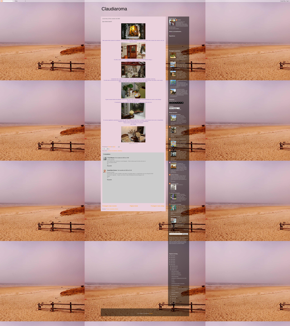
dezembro (174, 266)
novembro (174, 268)
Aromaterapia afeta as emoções (177, 283)
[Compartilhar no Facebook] (107, 149)
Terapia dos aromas (175, 285)
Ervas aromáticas (175, 292)
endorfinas (120, 150)
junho (173, 301)
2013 (172, 259)
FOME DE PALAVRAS (181, 194)
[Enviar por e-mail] (103, 149)
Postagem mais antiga (157, 206)
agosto (173, 298)
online (170, 33)
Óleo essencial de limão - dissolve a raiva (181, 54)
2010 (172, 264)
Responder (109, 165)
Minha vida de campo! (175, 150)
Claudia (109, 146)
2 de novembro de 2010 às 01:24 (124, 170)
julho (173, 300)
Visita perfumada (174, 276)
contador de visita (172, 101)
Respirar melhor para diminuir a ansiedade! (180, 63)
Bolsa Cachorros (180, 184)
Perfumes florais (174, 287)
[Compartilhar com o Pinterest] (109, 149)
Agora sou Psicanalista (181, 205)
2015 (172, 255)
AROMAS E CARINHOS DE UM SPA (178, 278)
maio (173, 303)
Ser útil (172, 280)
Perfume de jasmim (180, 89)
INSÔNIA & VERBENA (175, 273)
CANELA (173, 281)
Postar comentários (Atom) (112, 209)
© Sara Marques (111, 157)
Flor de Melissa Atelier (175, 216)
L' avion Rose (174, 162)
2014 (172, 257)
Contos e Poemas (174, 174)
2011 (172, 262)
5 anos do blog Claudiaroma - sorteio (180, 72)
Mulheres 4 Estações (175, 193)
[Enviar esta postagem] (118, 146)
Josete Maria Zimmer (112, 170)
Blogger (151, 313)
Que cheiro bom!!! (175, 271)
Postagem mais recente (109, 206)
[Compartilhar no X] (106, 149)
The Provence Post (175, 126)
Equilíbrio (173, 294)
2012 (172, 261)
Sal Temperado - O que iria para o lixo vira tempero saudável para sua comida (181, 218)
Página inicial (134, 206)
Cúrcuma (173, 290)
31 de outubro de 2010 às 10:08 (122, 157)
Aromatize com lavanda (176, 274)
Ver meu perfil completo (174, 28)
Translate (179, 109)
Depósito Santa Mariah (175, 114)
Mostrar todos (186, 229)
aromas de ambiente (112, 150)
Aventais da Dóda (174, 183)
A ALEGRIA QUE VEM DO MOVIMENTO (179, 288)
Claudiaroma (114, 8)
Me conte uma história (175, 175)
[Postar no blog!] (104, 149)
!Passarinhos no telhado (176, 204)
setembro (174, 296)
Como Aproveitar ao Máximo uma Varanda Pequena (180, 116)
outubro (173, 269)
